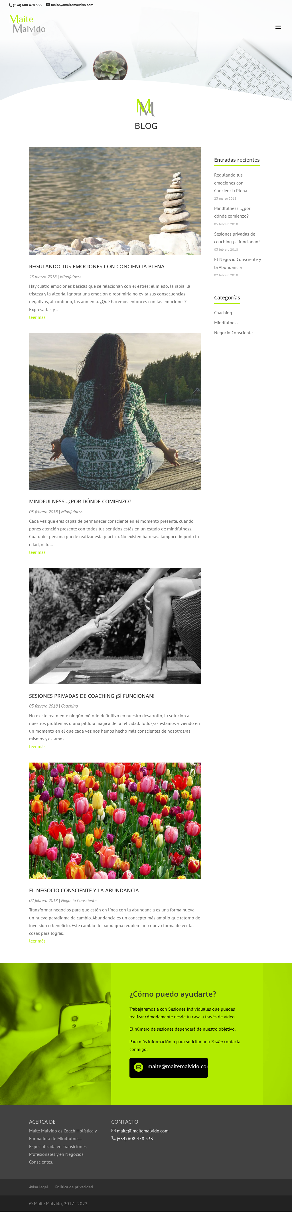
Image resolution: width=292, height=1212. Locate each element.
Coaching (69, 706)
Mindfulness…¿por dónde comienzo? (80, 501)
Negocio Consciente (78, 900)
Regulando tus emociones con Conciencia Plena (97, 266)
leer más (37, 317)
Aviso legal (38, 1186)
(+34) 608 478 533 (135, 1138)
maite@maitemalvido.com (179, 1066)
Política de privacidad (74, 1186)
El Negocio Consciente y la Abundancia (84, 890)
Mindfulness (70, 276)
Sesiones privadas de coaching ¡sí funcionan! (92, 695)
